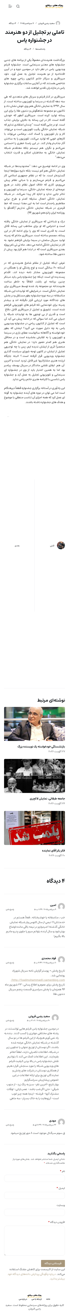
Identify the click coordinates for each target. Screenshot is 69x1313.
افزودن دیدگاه (56, 1222)
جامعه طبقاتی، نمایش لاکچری (47, 798)
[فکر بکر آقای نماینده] (34, 828)
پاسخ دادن (10, 909)
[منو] (10, 6)
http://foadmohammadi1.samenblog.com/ (38, 980)
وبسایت (61, 1205)
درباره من (23, 1299)
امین (53, 905)
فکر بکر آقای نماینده (53, 850)
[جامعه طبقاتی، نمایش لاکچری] (34, 776)
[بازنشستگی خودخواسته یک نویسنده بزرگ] (34, 724)
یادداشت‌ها (40, 49)
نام (62, 1171)
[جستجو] (17, 6)
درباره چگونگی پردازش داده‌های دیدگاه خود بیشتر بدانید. (36, 1276)
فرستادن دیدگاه (53, 1263)
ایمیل (60, 1188)
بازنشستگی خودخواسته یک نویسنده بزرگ (41, 746)
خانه (48, 1299)
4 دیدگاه (12, 23)
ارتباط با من (36, 1299)
